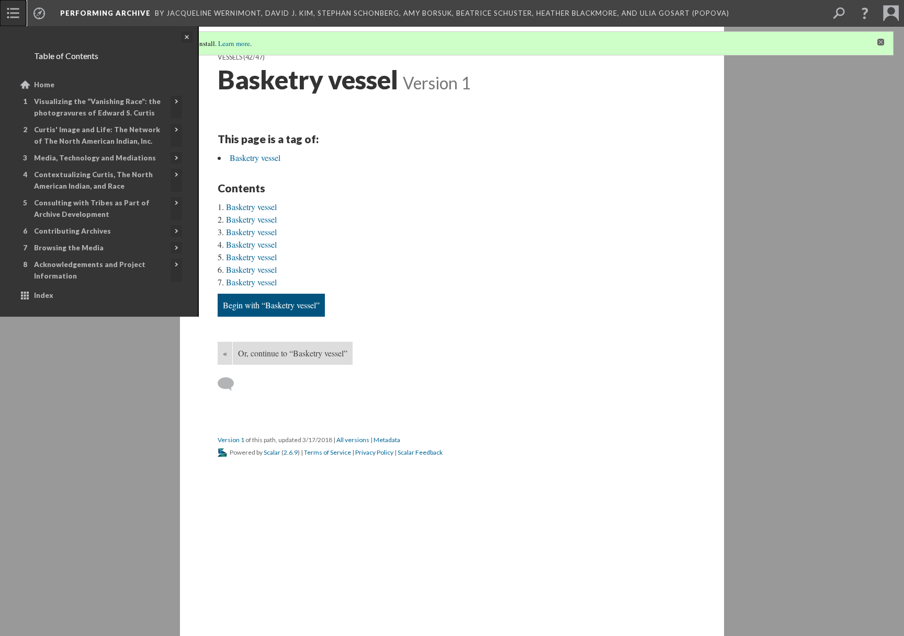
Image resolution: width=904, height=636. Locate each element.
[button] (865, 13)
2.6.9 (291, 452)
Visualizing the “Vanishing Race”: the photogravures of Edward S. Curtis (97, 107)
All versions (352, 440)
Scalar (272, 452)
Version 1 (231, 440)
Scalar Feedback (420, 452)
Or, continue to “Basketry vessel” (292, 353)
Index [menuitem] (43, 295)
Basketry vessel (255, 157)
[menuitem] (13, 13)
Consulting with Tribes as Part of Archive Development (92, 208)
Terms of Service (327, 452)
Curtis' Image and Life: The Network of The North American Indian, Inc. (97, 135)
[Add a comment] (230, 384)
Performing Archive (105, 13)
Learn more (234, 43)
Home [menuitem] (44, 84)
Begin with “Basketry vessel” (271, 304)
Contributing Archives (72, 231)
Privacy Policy (374, 452)
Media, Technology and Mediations (95, 158)
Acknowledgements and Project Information (89, 270)
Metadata (387, 440)
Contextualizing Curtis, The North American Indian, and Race (93, 180)
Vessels (230, 57)
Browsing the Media (69, 248)
